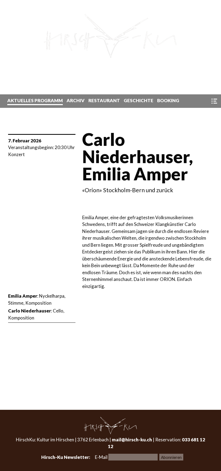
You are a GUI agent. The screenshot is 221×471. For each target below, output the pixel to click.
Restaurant (104, 100)
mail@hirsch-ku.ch (132, 439)
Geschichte (138, 100)
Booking (168, 100)
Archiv (76, 100)
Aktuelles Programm (35, 100)
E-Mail (101, 457)
